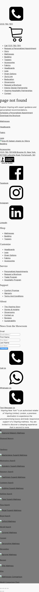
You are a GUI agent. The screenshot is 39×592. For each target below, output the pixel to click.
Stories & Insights (11, 309)
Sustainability (10, 321)
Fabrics (7, 65)
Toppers (7, 60)
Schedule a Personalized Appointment (16, 113)
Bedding (7, 57)
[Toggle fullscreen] (3, 588)
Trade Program (10, 277)
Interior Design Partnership (15, 88)
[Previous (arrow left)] (1, 591)
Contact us (9, 315)
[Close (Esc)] (8, 588)
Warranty (8, 293)
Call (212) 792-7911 (12, 46)
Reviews (8, 318)
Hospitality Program (12, 280)
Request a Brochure (12, 85)
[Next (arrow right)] (3, 591)
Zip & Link (8, 76)
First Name (4, 337)
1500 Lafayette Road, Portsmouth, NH (19, 155)
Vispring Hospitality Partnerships (18, 91)
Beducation (9, 79)
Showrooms (9, 82)
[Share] (5, 588)
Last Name (4, 343)
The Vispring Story (12, 307)
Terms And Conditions (13, 296)
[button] (19, 175)
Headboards (9, 68)
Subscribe (4, 348)
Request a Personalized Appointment (20, 48)
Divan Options (10, 74)
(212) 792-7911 (6, 152)
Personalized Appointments (16, 271)
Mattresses (9, 54)
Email (2, 331)
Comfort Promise (11, 290)
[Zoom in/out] (1, 588)
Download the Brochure (10, 115)
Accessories (9, 62)
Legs (6, 71)
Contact (7, 93)
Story (6, 51)
